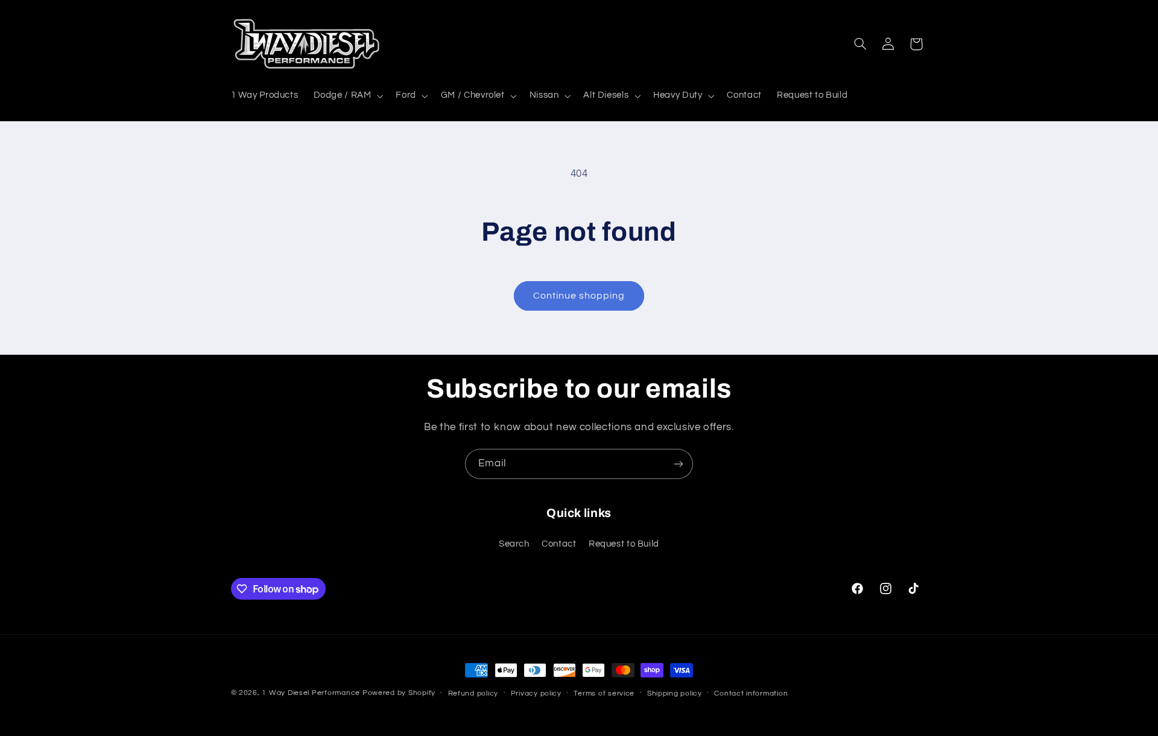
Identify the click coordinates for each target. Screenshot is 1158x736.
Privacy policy (536, 693)
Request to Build (624, 544)
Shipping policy (674, 693)
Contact (559, 544)
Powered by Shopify (398, 693)
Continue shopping (579, 295)
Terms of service (604, 693)
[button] (347, 96)
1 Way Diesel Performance (311, 693)
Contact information (751, 693)
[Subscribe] (678, 463)
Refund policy (473, 693)
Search (514, 544)
